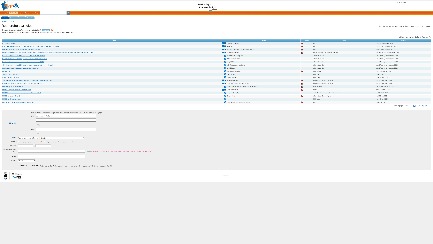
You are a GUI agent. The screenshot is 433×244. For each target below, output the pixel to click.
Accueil (5, 13)
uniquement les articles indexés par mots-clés (61, 142)
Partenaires (29, 13)
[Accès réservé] (302, 43)
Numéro (403, 40)
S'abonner (46, 30)
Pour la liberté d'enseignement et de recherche (18, 102)
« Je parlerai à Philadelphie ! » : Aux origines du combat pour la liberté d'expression (30, 46)
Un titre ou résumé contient (9, 151)
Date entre (12, 145)
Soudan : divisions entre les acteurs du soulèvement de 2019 (23, 62)
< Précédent (408, 106)
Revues (22, 18)
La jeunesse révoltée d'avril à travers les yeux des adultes (22, 83)
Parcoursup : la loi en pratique (12, 87)
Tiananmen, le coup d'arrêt (11, 74)
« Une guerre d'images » (10, 77)
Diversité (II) (6, 71)
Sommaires (13, 18)
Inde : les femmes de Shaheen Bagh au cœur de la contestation (23, 56)
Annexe (13, 160)
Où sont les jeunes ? (9, 43)
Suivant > (427, 106)
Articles (5, 18)
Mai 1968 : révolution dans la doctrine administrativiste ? (21, 93)
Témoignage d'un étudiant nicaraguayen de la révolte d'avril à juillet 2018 (27, 80)
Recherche (13, 13)
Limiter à (13, 141)
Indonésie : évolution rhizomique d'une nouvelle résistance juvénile (24, 59)
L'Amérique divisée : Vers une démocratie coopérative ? (21, 49)
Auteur (14, 156)
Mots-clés (30, 18)
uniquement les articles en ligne (30, 142)
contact (225, 176)
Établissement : (401, 2)
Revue (14, 137)
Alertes (21, 13)
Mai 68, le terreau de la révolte (12, 96)
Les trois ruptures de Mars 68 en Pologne (16, 90)
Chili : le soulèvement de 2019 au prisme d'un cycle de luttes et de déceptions (28, 65)
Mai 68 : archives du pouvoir (12, 99)
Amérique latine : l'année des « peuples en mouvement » (21, 68)
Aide (36, 13)
